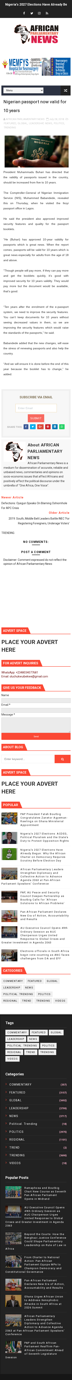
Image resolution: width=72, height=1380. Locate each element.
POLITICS (59, 123)
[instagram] (39, 13)
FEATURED (10, 123)
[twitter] (32, 13)
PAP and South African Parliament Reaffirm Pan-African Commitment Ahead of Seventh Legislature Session (34, 1350)
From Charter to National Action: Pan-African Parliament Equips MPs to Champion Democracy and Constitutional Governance (33, 1264)
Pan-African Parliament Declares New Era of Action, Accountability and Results (44, 915)
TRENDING (10, 127)
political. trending (18, 994)
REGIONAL (10, 1000)
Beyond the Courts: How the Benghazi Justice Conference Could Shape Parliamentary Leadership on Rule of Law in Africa (35, 1241)
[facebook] (24, 13)
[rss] (47, 13)
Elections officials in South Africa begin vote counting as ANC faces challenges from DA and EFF (44, 955)
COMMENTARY (13, 981)
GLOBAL (22, 123)
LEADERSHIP (36, 123)
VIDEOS (60, 1000)
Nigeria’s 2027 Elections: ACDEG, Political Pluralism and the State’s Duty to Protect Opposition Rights (44, 837)
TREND (26, 1000)
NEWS (48, 123)
